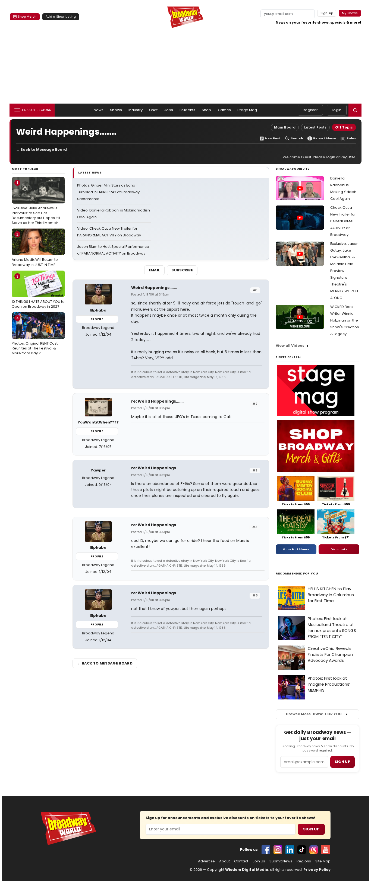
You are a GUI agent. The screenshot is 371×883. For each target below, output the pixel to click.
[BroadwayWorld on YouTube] (326, 850)
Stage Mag (247, 110)
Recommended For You (297, 573)
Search (297, 138)
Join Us (259, 861)
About (224, 861)
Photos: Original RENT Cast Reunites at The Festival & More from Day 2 (35, 336)
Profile (96, 319)
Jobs (168, 110)
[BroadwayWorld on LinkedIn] (290, 850)
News (99, 110)
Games (224, 110)
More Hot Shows (296, 549)
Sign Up (311, 829)
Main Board (284, 127)
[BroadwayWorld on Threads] (314, 850)
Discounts (339, 549)
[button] (354, 110)
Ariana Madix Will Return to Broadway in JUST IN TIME (35, 249)
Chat (153, 110)
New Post (273, 138)
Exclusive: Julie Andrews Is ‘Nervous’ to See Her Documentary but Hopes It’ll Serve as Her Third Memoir (36, 202)
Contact (241, 861)
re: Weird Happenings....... (157, 401)
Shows (116, 110)
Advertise (206, 861)
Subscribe (182, 270)
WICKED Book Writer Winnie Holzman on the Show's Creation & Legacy (344, 320)
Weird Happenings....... (154, 287)
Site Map (323, 861)
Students (187, 110)
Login (336, 110)
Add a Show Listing (61, 16)
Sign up (342, 761)
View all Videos (290, 345)
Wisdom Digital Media (246, 869)
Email (154, 270)
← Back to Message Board (41, 149)
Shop (206, 110)
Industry (135, 110)
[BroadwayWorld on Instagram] (278, 850)
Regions (304, 861)
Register (310, 110)
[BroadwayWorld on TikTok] (302, 850)
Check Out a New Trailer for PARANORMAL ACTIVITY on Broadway (343, 221)
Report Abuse (324, 138)
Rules (351, 138)
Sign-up (326, 13)
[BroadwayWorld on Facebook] (266, 850)
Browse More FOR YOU (314, 714)
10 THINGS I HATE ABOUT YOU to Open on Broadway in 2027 (38, 291)
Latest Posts (315, 127)
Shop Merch (27, 16)
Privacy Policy (317, 869)
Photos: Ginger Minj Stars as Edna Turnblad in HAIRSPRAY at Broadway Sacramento (108, 192)
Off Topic (344, 127)
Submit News (280, 861)
